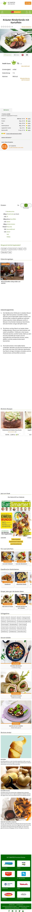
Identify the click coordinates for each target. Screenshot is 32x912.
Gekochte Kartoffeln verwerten (8, 822)
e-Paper (29, 537)
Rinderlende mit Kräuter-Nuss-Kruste (12, 430)
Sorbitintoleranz (11, 621)
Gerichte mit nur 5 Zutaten (16, 726)
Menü (2, 12)
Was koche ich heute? (16, 696)
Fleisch (7, 618)
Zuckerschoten (11, 224)
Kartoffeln (13, 219)
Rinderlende (10, 214)
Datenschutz (19, 904)
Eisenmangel (5, 624)
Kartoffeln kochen (5, 790)
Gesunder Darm (21, 628)
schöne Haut (5, 628)
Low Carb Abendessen (21, 564)
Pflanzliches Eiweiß (21, 584)
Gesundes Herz (22, 631)
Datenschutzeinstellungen (9, 906)
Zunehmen (12, 628)
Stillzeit (3, 621)
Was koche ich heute (7, 606)
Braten (19, 618)
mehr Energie (22, 624)
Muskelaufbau (13, 624)
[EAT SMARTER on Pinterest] (12, 911)
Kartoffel (4, 249)
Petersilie (9, 227)
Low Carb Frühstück (8, 564)
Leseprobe (3, 537)
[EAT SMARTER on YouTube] (23, 911)
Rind (3, 618)
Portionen (26, 208)
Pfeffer (8, 237)
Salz (8, 234)
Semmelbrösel (11, 229)
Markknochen (10, 211)
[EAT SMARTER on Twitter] (19, 911)
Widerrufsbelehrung (24, 906)
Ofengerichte (26, 618)
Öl (7, 216)
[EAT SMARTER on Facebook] (9, 911)
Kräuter (13, 618)
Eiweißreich (7, 584)
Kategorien (24, 908)
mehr (29, 118)
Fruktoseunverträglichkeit (23, 621)
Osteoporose (13, 631)
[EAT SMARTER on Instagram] (16, 911)
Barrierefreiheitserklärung (12, 908)
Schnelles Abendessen (16, 666)
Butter (8, 221)
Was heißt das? (25, 66)
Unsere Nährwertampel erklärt (14, 133)
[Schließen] (1, 3)
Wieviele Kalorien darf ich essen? (25, 79)
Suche (27, 12)
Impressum (11, 904)
